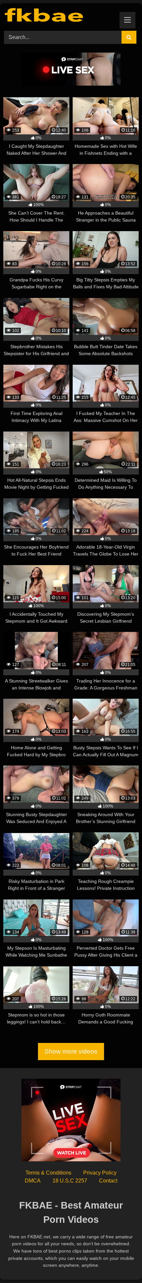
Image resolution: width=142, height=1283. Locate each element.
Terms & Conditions (48, 1173)
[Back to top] (121, 1263)
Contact (108, 1180)
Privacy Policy (100, 1173)
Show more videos (71, 1051)
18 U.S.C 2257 (70, 1180)
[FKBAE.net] (58, 16)
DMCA (33, 1180)
